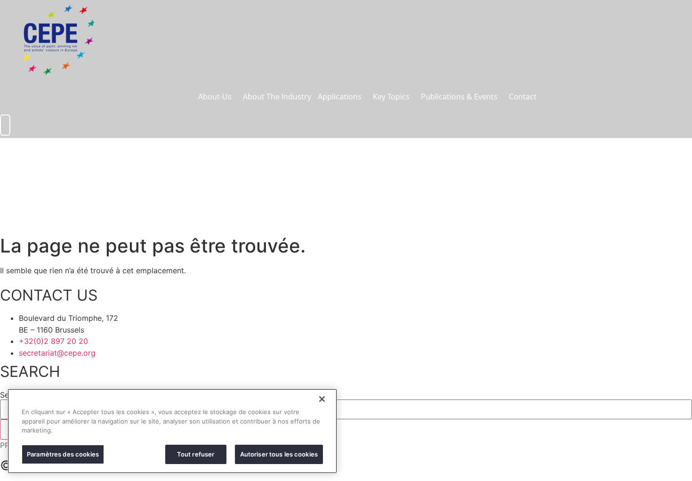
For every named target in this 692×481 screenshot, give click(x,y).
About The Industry (277, 96)
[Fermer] (322, 399)
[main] (172, 431)
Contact (523, 96)
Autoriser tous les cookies (279, 453)
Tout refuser (196, 453)
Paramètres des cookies (63, 453)
